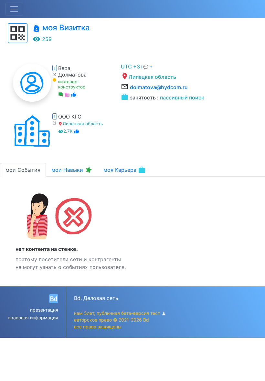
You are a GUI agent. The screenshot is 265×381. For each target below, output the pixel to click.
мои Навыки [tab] (72, 169)
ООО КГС (69, 116)
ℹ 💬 (145, 67)
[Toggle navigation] (14, 9)
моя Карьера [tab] (124, 170)
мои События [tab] (22, 170)
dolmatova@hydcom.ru (159, 87)
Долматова (72, 74)
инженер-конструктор (71, 84)
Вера (64, 68)
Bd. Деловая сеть (96, 298)
